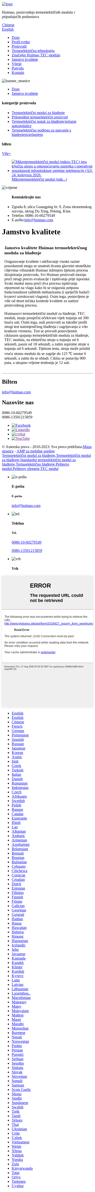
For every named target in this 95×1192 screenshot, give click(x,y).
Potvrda (18, 68)
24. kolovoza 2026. (26, 175)
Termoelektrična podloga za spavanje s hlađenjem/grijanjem (41, 132)
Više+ (6, 153)
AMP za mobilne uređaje (36, 451)
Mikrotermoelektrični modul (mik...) (39, 179)
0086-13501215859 (27, 550)
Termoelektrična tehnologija (33, 51)
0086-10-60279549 (26, 542)
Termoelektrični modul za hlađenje (38, 113)
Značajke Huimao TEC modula (36, 55)
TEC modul (49, 469)
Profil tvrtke (21, 42)
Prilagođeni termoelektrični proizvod (40, 117)
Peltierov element (26, 469)
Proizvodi (19, 46)
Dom (15, 37)
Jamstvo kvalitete (25, 59)
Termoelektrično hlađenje (35, 464)
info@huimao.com (38, 220)
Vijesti (16, 64)
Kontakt (18, 73)
